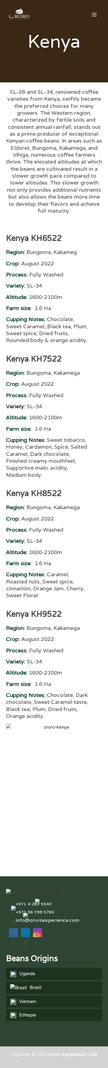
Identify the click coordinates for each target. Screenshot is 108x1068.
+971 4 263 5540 (34, 904)
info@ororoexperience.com (47, 920)
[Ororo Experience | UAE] (15, 14)
